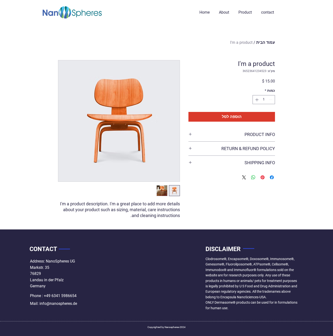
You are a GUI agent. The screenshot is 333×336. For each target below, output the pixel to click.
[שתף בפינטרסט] (262, 177)
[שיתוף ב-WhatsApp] (253, 177)
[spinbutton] (263, 99)
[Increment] (256, 99)
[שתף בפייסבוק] (272, 177)
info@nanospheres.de (58, 303)
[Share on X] (244, 177)
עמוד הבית (265, 42)
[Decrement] (271, 99)
